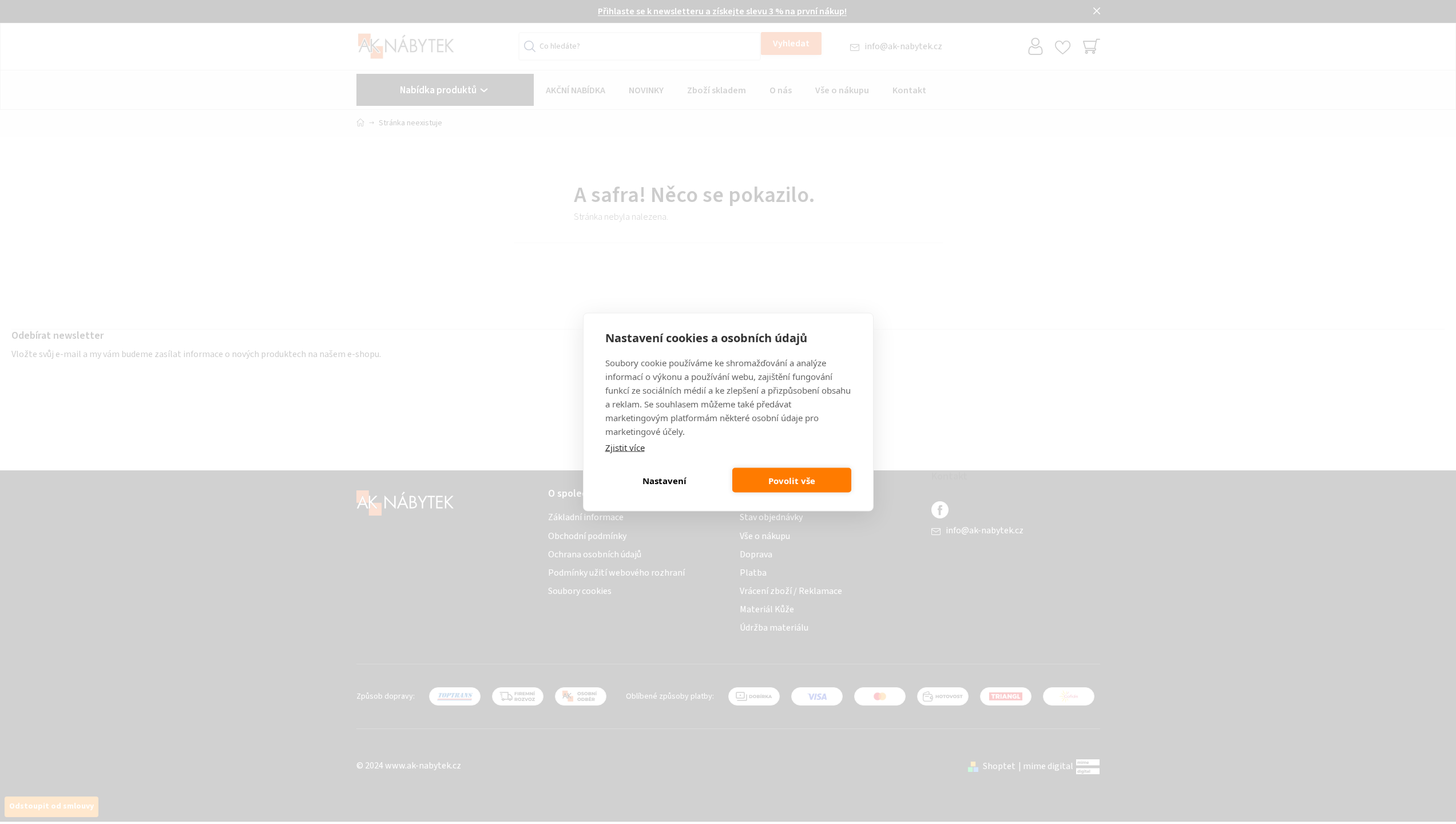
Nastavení (664, 480)
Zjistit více (625, 447)
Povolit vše (791, 480)
